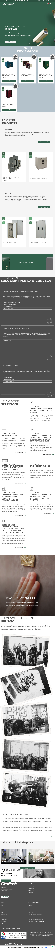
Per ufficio (31, 910)
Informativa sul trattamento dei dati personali (10, 928)
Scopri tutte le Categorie (26, 262)
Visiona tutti (43, 207)
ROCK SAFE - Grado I (8, 105)
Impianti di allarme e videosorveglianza (20, 292)
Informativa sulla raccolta (14, 947)
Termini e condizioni (5, 926)
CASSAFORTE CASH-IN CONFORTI (16, 329)
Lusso (30, 907)
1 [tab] (25, 43)
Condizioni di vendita (5, 910)
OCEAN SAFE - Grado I (8, 76)
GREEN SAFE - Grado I (45, 76)
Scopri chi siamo (46, 836)
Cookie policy (3, 923)
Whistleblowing (4, 919)
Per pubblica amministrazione (35, 916)
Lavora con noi (4, 914)
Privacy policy (3, 921)
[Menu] (2, 4)
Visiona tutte (43, 141)
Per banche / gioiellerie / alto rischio (36, 921)
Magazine (3, 907)
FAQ (2, 905)
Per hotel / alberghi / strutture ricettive (36, 919)
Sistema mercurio (10, 365)
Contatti (2, 912)
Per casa (30, 905)
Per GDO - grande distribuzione (35, 914)
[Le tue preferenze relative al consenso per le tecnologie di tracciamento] (52, 946)
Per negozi (31, 912)
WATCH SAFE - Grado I (27, 76)
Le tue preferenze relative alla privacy (33, 947)
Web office (3, 916)
